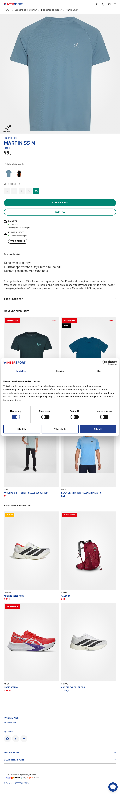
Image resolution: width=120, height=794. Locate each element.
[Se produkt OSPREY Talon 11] (88, 555)
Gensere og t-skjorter (26, 10)
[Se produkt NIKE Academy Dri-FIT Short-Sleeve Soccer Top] (31, 453)
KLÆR (7, 10)
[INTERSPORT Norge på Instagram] (7, 738)
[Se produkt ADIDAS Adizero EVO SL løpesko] (88, 647)
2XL (36, 191)
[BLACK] (19, 173)
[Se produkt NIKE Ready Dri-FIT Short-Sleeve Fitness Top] (88, 453)
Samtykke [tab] (21, 371)
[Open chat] (113, 787)
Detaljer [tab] (60, 371)
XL (29, 191)
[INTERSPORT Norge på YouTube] (23, 738)
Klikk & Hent (60, 203)
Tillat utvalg (60, 429)
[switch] (45, 417)
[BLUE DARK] (8, 173)
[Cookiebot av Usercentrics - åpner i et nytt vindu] (104, 362)
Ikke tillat (21, 429)
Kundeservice (10, 722)
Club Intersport (14, 760)
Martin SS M (72, 10)
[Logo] (14, 4)
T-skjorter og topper (51, 10)
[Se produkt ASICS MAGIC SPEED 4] (31, 647)
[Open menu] (114, 4)
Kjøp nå (60, 212)
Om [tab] (99, 371)
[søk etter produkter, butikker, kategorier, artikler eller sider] (97, 4)
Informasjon (11, 753)
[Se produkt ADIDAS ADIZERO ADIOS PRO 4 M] (31, 555)
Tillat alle (98, 429)
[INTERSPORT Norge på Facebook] (15, 738)
